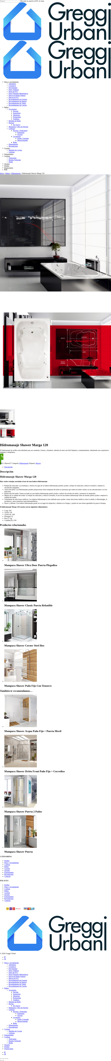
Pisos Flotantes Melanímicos (18, 974)
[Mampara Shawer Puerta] (20, 847)
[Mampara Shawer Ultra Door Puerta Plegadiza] (20, 561)
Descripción (8, 467)
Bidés (15, 1023)
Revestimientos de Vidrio (17, 984)
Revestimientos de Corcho (18, 986)
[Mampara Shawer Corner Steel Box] (20, 641)
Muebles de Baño (15, 1002)
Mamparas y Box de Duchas (18, 1008)
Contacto (7, 876)
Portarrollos (17, 998)
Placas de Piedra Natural (17, 976)
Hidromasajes (16, 173)
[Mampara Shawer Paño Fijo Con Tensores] (20, 681)
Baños (7, 173)
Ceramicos (12, 967)
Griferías (12, 1010)
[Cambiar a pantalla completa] (3, 1058)
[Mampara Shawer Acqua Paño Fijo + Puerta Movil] (20, 726)
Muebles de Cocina (15, 1031)
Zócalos (7, 870)
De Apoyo (16, 1006)
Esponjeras (16, 994)
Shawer (38, 463)
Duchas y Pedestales (20, 1012)
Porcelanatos (13, 969)
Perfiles (6, 861)
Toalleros (16, 1000)
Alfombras (12, 965)
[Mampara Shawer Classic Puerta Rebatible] (20, 601)
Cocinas (7, 868)
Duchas (20, 1015)
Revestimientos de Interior (18, 982)
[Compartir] (5, 1058)
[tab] (57, 467)
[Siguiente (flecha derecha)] (3, 1060)
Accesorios (12, 990)
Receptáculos (8, 874)
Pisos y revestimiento (11, 863)
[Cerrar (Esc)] (7, 1058)
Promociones (8, 1049)
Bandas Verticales (15, 1041)
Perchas (15, 992)
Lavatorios (16, 1017)
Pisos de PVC (13, 972)
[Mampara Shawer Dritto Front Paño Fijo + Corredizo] (20, 767)
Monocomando (22, 1021)
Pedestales (20, 1013)
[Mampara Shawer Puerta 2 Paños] (20, 807)
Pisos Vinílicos (14, 971)
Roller (11, 1043)
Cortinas (7, 865)
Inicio (2, 173)
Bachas (11, 1004)
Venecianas (12, 1039)
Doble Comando (23, 1019)
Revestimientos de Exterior (18, 980)
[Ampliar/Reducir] (1, 1058)
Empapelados (9, 872)
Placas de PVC (14, 978)
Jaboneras (16, 996)
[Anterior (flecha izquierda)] (1, 1060)
